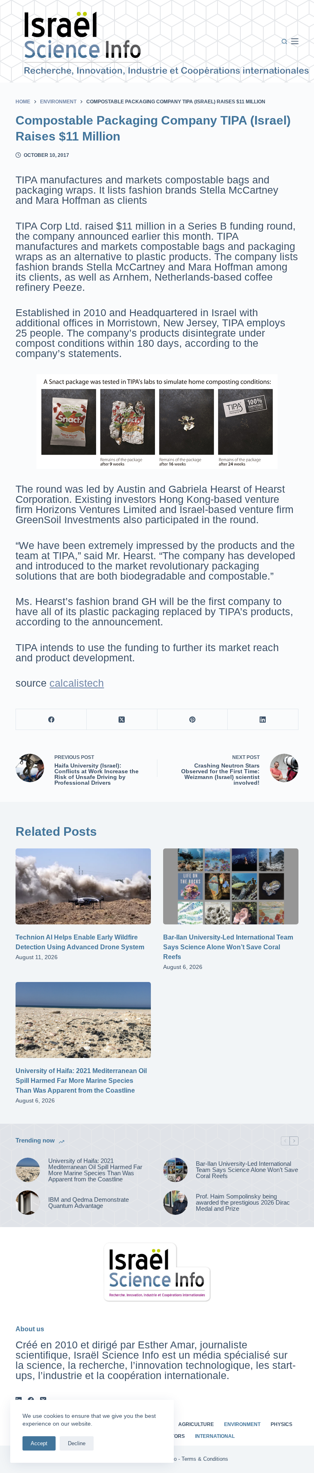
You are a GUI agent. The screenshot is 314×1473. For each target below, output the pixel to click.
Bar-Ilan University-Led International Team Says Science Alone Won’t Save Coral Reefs (228, 947)
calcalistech (76, 683)
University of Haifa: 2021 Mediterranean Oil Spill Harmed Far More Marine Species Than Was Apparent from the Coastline (81, 1080)
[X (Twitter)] (122, 719)
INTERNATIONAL (215, 1436)
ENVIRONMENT (242, 1424)
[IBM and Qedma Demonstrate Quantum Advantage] (28, 1202)
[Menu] (294, 41)
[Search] (284, 41)
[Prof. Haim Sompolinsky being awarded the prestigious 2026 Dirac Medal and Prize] (175, 1202)
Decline (76, 1443)
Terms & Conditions (205, 1459)
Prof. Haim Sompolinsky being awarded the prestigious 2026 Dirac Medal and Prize (243, 1202)
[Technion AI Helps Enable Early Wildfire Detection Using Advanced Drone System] (83, 886)
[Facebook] (51, 719)
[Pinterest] (192, 719)
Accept (39, 1443)
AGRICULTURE (196, 1424)
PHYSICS (281, 1424)
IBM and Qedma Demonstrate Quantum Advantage (88, 1202)
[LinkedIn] (263, 719)
